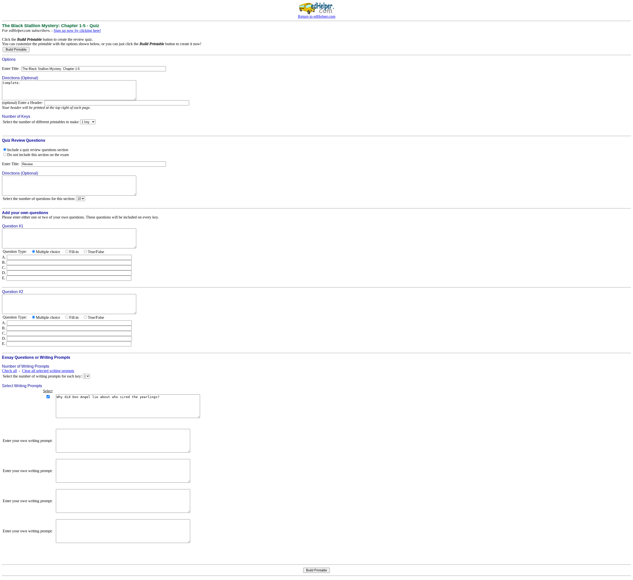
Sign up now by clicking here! (77, 30)
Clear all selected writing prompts (48, 371)
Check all (9, 371)
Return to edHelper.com (316, 16)
